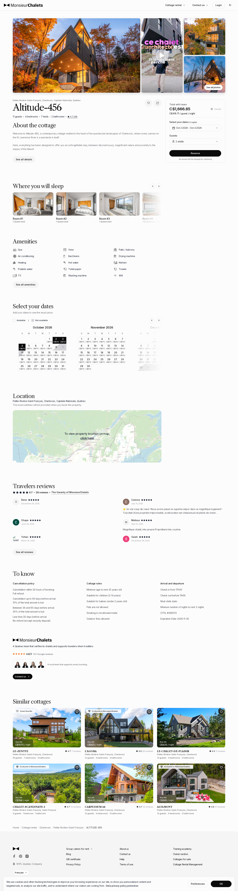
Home (16, 827)
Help (122, 859)
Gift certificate (73, 859)
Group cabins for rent (77, 848)
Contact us (198, 5)
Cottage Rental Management (187, 864)
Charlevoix (45, 827)
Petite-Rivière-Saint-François (68, 827)
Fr (230, 5)
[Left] (152, 186)
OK (221, 883)
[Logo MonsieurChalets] (23, 5)
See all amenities (25, 284)
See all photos (213, 87)
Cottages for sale (182, 859)
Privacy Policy (73, 864)
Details (217, 109)
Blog (68, 854)
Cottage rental (173, 5)
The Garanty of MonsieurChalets (70, 492)
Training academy (182, 848)
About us (124, 848)
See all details (24, 159)
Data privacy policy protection (122, 885)
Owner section (180, 854)
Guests (173, 135)
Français (19, 872)
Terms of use (126, 864)
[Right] (158, 186)
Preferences (198, 883)
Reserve (195, 153)
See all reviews (24, 552)
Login (218, 5)
